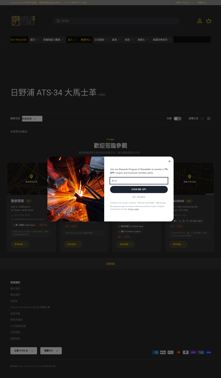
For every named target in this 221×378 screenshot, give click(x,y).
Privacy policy (133, 209)
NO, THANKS (139, 197)
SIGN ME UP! (139, 189)
